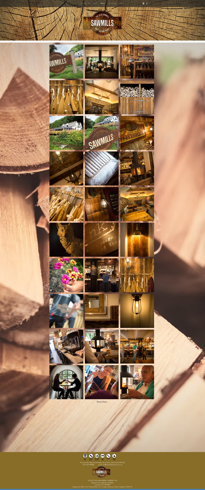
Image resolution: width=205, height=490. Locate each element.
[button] (122, 3)
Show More (102, 401)
